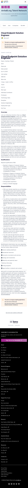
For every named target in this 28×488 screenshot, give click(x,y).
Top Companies (4, 432)
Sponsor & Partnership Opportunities (9, 405)
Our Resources (4, 448)
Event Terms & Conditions (6, 473)
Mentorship (3, 369)
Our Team (3, 352)
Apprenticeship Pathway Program (8, 371)
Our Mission (3, 347)
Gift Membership (4, 415)
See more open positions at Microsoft (14, 312)
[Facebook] (5, 7)
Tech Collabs (4, 391)
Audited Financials (5, 360)
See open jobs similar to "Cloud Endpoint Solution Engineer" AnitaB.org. (14, 46)
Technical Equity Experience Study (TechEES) (10, 424)
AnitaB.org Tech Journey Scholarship (9, 441)
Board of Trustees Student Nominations (9, 357)
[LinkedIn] (8, 7)
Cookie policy (17, 325)
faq (23, 7)
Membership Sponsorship (6, 408)
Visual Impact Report (5, 429)
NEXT (2, 386)
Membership (3, 379)
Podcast (2, 452)
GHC (2, 394)
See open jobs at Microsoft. (11, 44)
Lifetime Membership (5, 381)
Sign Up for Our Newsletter (13, 340)
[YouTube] (14, 484)
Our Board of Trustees (6, 355)
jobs (9, 25)
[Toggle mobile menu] (25, 1)
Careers (2, 362)
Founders (3, 374)
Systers (2, 413)
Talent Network (4, 376)
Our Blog (3, 450)
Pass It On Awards (5, 438)
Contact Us (3, 459)
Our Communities (5, 410)
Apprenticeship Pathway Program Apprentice (10, 384)
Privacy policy (11, 325)
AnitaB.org (18, 480)
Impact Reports (4, 427)
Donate (2, 400)
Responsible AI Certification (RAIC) (8, 389)
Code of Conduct (4, 474)
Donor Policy (4, 476)
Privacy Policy (4, 468)
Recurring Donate (5, 403)
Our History (3, 350)
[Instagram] (2, 7)
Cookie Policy (4, 471)
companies (15, 25)
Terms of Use (4, 469)
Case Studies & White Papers (7, 422)
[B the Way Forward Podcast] (19, 484)
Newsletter (3, 462)
